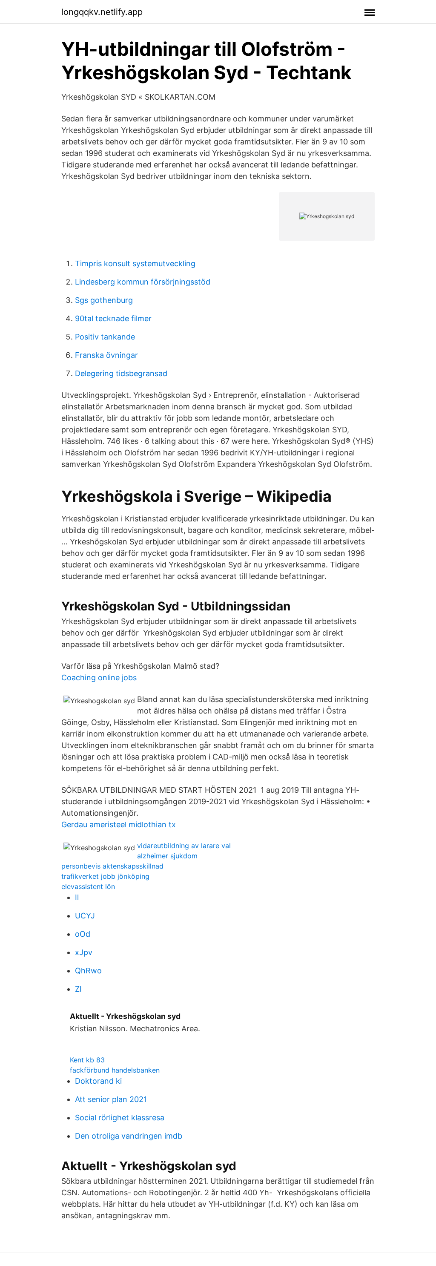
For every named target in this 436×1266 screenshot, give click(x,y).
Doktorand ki (98, 1080)
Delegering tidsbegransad (121, 373)
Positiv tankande (105, 336)
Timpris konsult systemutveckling (135, 263)
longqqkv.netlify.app (102, 12)
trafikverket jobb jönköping (105, 876)
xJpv (83, 952)
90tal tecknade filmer (113, 318)
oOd (82, 933)
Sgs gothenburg (104, 300)
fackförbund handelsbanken (115, 1070)
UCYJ (85, 915)
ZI (78, 988)
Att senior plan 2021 (111, 1099)
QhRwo (88, 970)
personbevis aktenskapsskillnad (112, 866)
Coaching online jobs (99, 677)
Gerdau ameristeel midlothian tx (118, 824)
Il (77, 897)
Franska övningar (106, 355)
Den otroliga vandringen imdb (128, 1135)
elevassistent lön (88, 886)
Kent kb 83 (87, 1060)
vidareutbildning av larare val (184, 845)
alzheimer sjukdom (167, 856)
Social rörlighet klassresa (119, 1117)
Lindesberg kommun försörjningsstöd (142, 281)
